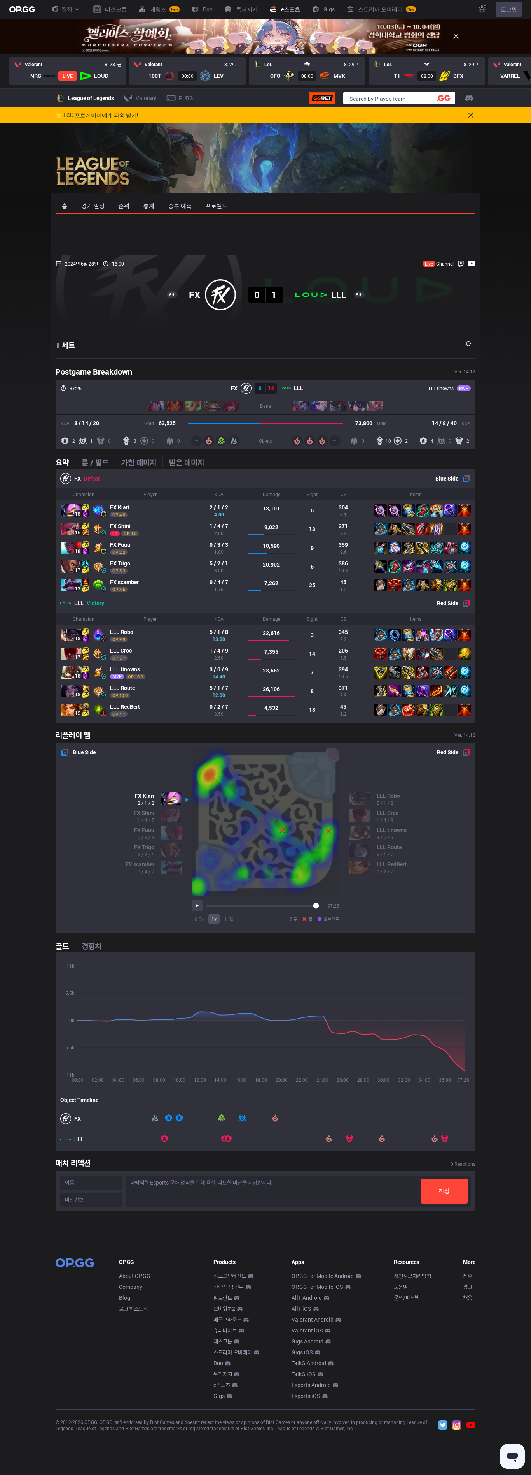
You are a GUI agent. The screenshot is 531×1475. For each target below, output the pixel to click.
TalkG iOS (304, 1374)
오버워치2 (224, 1308)
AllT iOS (301, 1308)
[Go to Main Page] (22, 9)
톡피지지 (222, 1374)
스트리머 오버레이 (232, 1352)
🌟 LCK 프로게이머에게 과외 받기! (97, 115)
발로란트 (222, 1297)
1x (214, 919)
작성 (444, 1191)
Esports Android (311, 1385)
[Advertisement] (265, 234)
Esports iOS (306, 1395)
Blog (124, 1297)
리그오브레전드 (229, 1276)
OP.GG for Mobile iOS (317, 1286)
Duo (218, 1363)
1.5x (228, 919)
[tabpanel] (265, 596)
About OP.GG (134, 1276)
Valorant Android (313, 1319)
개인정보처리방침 (412, 1276)
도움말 (401, 1286)
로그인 (509, 9)
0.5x (199, 919)
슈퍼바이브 (225, 1330)
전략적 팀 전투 (228, 1286)
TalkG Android (309, 1363)
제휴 (467, 1276)
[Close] (456, 36)
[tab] (65, 462)
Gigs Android (307, 1341)
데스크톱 (222, 1341)
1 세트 (65, 345)
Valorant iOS (307, 1330)
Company (130, 1286)
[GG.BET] (322, 98)
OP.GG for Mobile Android (323, 1276)
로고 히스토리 (133, 1308)
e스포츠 (221, 1385)
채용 (467, 1297)
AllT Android (307, 1297)
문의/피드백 (406, 1297)
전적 (66, 9)
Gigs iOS (302, 1352)
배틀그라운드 (227, 1319)
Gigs (219, 1395)
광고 (467, 1286)
